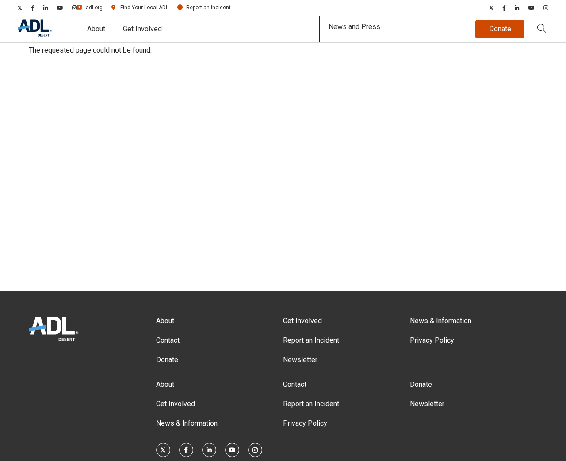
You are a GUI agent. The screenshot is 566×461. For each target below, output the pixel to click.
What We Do (290, 29)
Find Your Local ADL (144, 7)
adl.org (94, 7)
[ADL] (35, 34)
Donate (167, 359)
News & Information (440, 321)
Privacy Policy (432, 340)
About (96, 29)
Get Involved (142, 29)
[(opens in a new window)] (20, 7)
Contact (168, 340)
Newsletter (300, 359)
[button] (541, 29)
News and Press (354, 27)
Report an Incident (208, 7)
